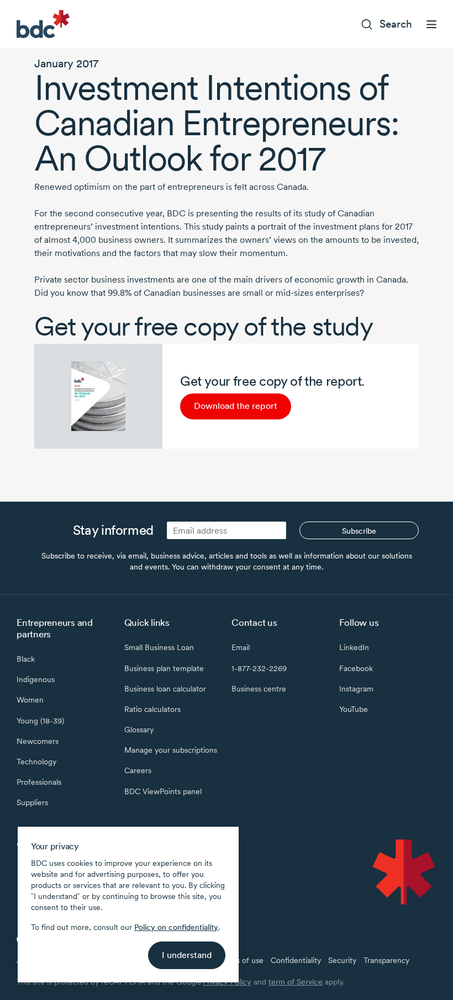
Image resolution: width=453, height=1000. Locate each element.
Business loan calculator (165, 688)
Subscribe (359, 530)
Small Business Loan (159, 647)
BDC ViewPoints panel (163, 791)
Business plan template (164, 668)
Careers (137, 770)
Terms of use (241, 960)
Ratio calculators (152, 709)
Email (240, 647)
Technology (36, 761)
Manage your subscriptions (170, 750)
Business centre (258, 688)
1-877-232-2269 (259, 668)
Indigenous (36, 679)
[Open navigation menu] (431, 24)
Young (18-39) (40, 720)
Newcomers (38, 741)
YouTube (353, 709)
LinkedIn (354, 647)
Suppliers (32, 802)
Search (396, 24)
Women (30, 699)
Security (342, 960)
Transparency (386, 960)
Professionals (39, 782)
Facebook (356, 668)
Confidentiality (296, 960)
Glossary (139, 729)
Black (26, 659)
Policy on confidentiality (176, 927)
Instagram (356, 688)
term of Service (295, 981)
